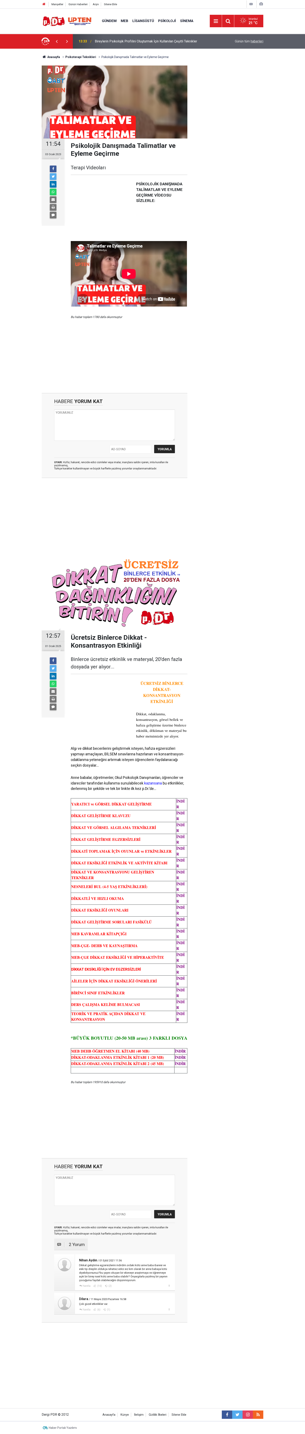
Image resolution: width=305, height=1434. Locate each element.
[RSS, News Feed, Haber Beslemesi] (258, 1414)
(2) (110, 1285)
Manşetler (57, 4)
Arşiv (96, 4)
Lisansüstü (143, 21)
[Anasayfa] (44, 4)
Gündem (109, 21)
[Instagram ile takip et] (248, 1414)
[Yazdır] (53, 207)
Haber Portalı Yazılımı (63, 1427)
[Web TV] (251, 4)
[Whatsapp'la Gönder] (53, 192)
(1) (108, 1309)
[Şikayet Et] (169, 1285)
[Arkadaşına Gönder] (53, 199)
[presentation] (56, 41)
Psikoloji (167, 21)
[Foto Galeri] (261, 4)
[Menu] (216, 21)
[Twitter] (53, 176)
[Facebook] (53, 169)
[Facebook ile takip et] (227, 1414)
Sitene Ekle (110, 4)
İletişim (139, 1415)
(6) (98, 1309)
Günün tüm (249, 41)
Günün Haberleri (78, 4)
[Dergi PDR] (68, 21)
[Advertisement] (22, 121)
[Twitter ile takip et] (237, 1414)
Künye (125, 1415)
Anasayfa (108, 1415)
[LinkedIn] (53, 184)
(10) (99, 1285)
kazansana (153, 783)
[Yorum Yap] (53, 215)
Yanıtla (86, 1285)
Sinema (186, 21)
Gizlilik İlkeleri (157, 1415)
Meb (124, 21)
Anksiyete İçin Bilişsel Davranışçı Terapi (123, 41)
